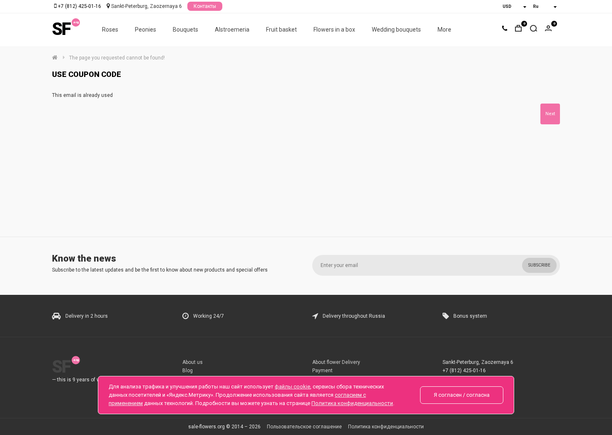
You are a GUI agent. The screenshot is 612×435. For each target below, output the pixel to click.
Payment (322, 370)
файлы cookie (292, 386)
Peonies (145, 29)
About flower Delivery (336, 362)
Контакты (205, 6)
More (444, 29)
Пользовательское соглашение (304, 427)
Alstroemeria (232, 29)
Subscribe (539, 265)
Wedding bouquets (396, 29)
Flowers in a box (334, 29)
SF (61, 29)
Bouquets (185, 29)
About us (192, 362)
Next (550, 113)
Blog (187, 370)
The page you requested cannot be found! (117, 58)
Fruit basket (281, 29)
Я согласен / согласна (462, 395)
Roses (110, 29)
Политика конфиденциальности (386, 427)
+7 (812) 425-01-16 (79, 6)
